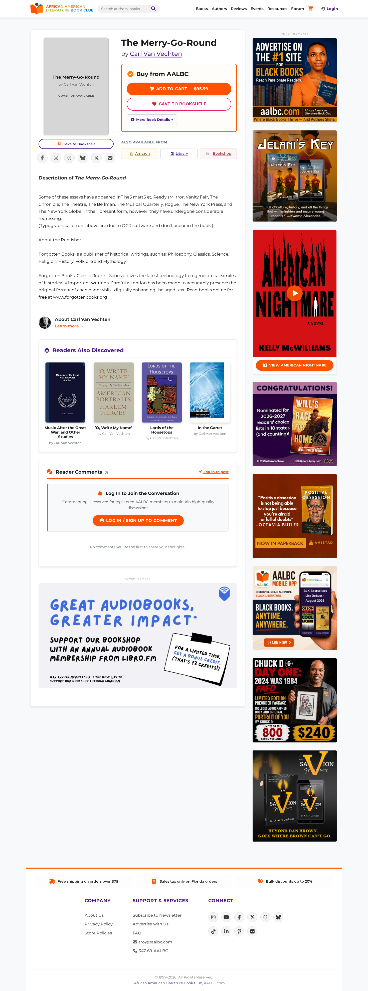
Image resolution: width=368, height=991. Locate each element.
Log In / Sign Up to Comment (141, 520)
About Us (94, 915)
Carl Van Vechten (156, 53)
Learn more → (69, 326)
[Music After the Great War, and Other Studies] (65, 394)
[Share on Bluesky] (83, 158)
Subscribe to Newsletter (157, 915)
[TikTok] (213, 931)
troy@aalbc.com (155, 942)
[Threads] (265, 917)
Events (257, 8)
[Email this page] (110, 158)
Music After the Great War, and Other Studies (65, 432)
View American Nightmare (298, 365)
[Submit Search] (152, 9)
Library (182, 153)
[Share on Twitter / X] (96, 158)
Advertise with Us (150, 924)
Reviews (239, 8)
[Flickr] (252, 931)
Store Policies (98, 933)
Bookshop (222, 153)
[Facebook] (239, 917)
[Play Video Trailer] (295, 293)
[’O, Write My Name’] (113, 394)
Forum (297, 8)
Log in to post (216, 472)
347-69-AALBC (153, 950)
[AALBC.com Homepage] (62, 9)
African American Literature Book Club (168, 983)
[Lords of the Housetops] (161, 394)
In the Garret (210, 428)
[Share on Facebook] (42, 158)
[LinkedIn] (226, 931)
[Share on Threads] (69, 158)
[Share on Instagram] (56, 158)
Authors (219, 8)
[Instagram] (213, 917)
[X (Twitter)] (252, 917)
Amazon (142, 153)
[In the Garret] (210, 394)
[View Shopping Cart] (311, 9)
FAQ (137, 933)
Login (332, 8)
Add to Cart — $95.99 (181, 88)
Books (202, 8)
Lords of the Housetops (161, 430)
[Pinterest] (239, 931)
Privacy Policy (99, 924)
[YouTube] (226, 917)
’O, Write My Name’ (113, 428)
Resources (277, 8)
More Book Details (153, 120)
